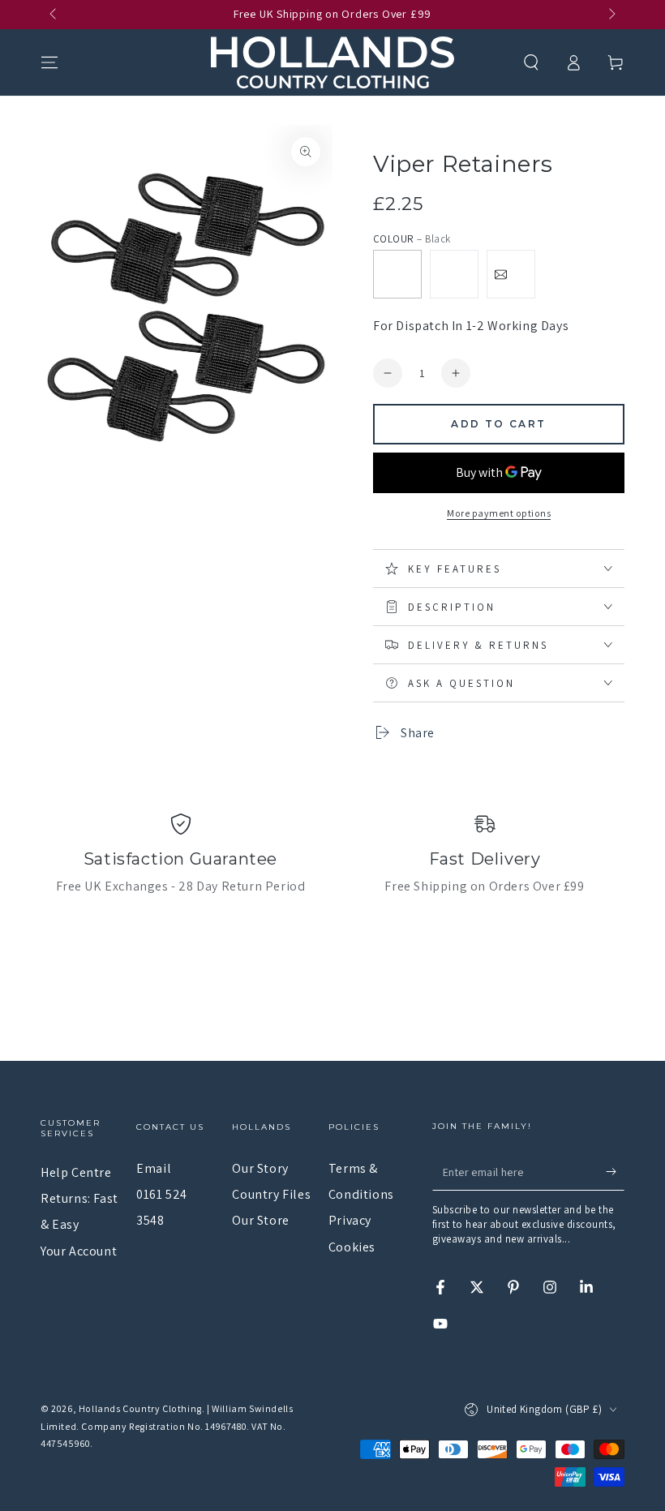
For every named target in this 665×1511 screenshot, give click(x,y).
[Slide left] (54, 14)
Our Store (260, 1220)
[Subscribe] (615, 1172)
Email (153, 1168)
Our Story (260, 1168)
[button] (531, 62)
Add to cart (498, 424)
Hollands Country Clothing (140, 1408)
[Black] (397, 274)
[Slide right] (610, 14)
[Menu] (49, 62)
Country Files (271, 1194)
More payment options (499, 513)
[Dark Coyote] (511, 274)
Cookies (351, 1247)
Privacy (349, 1220)
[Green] (454, 274)
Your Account (79, 1251)
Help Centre (76, 1172)
